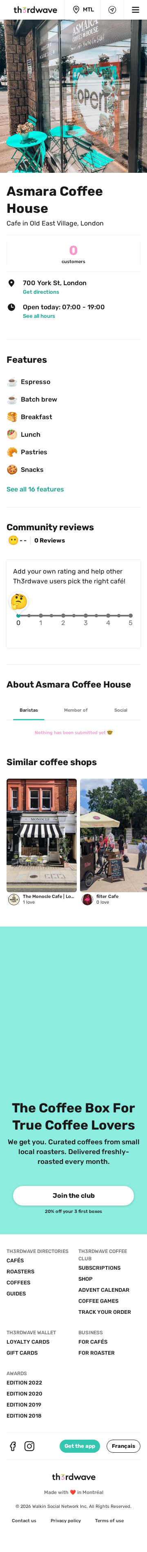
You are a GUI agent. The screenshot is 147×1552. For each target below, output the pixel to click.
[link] (78, 292)
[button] (123, 1446)
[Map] (112, 10)
